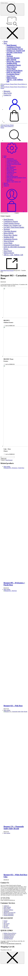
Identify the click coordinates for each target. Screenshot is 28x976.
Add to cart (3, 458)
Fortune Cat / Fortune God (16, 50)
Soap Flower (11, 76)
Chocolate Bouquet (13, 58)
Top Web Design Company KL (13, 943)
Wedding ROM (12, 63)
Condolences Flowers (14, 47)
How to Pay (8, 93)
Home (6, 41)
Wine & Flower (12, 67)
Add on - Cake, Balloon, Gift (13, 255)
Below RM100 (11, 59)
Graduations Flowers (14, 65)
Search (16, 213)
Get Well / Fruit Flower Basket (14, 227)
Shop (5, 43)
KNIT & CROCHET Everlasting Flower (13, 73)
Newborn (10, 56)
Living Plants (11, 69)
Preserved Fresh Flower (14, 70)
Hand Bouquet (12, 45)
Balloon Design (12, 78)
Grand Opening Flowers (15, 49)
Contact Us (7, 95)
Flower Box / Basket (13, 61)
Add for (9, 325)
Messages (7, 91)
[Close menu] (12, 33)
